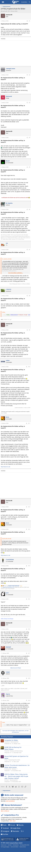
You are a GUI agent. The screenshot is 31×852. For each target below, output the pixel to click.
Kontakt (10, 845)
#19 (29, 700)
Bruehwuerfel (7, 769)
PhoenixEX (6, 751)
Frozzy (6, 760)
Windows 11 (15, 769)
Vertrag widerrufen (24, 845)
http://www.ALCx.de (5, 466)
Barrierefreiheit (14, 846)
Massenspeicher (15, 742)
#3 (29, 102)
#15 (29, 599)
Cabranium (7, 742)
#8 (29, 295)
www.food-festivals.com (8, 587)
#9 (29, 330)
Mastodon (16, 831)
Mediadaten (16, 845)
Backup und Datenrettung (16, 751)
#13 (29, 529)
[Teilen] (27, 21)
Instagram (6, 831)
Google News (16, 828)
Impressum (4, 845)
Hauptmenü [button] (3, 2)
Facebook (6, 828)
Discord (12, 825)
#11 (29, 423)
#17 (29, 653)
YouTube (5, 834)
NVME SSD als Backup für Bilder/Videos (13, 748)
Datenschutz (22, 846)
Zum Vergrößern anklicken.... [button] (15, 273)
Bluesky (21, 825)
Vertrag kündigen (5, 846)
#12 (29, 507)
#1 (29, 21)
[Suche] (29, 2)
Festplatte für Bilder (11, 740)
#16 (29, 629)
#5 (29, 167)
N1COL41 (6, 780)
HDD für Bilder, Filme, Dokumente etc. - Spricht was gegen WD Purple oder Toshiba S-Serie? (16, 776)
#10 (29, 366)
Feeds (4, 825)
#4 (29, 137)
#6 (29, 209)
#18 (29, 678)
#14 (29, 565)
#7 (29, 249)
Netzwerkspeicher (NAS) (14, 760)
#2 (29, 75)
